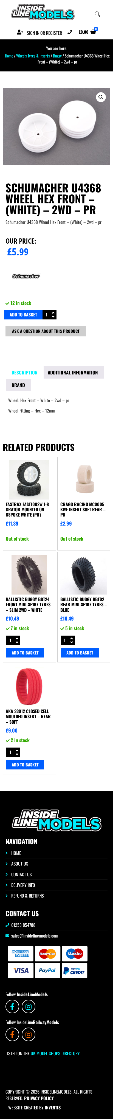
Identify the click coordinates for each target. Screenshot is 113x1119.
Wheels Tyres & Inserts (33, 56)
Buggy (57, 56)
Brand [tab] (18, 385)
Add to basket (23, 314)
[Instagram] (28, 1006)
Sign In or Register (44, 33)
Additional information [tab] (73, 372)
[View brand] (26, 295)
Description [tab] (25, 372)
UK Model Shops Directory (55, 1053)
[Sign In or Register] (20, 32)
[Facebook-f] (12, 1006)
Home (9, 56)
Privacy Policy (39, 1098)
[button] (101, 97)
